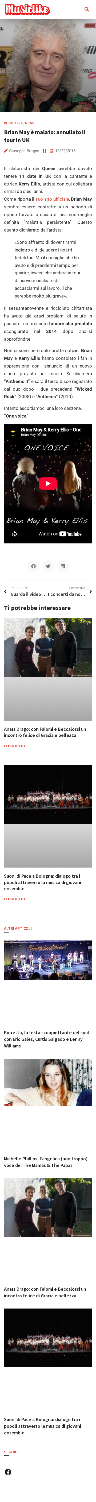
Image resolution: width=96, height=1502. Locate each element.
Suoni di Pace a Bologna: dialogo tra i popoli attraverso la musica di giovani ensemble (42, 882)
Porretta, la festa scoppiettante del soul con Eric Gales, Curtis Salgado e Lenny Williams (46, 1039)
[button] (73, 9)
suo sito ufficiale (52, 199)
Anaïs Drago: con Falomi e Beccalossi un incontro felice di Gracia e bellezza (45, 732)
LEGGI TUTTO (14, 746)
